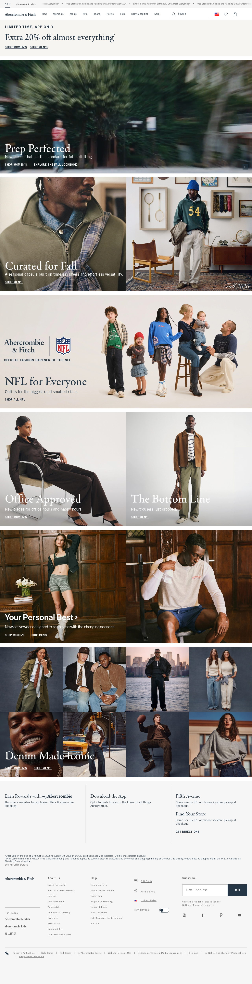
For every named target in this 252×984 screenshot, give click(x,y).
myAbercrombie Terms (89, 953)
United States (149, 901)
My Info (95, 924)
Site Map (193, 953)
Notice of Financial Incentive (198, 905)
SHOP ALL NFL (15, 400)
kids (122, 14)
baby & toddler (139, 14)
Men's (73, 14)
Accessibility (55, 907)
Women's (58, 14)
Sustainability (55, 929)
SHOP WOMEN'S (16, 47)
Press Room (54, 924)
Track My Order (99, 913)
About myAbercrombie (102, 891)
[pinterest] (221, 915)
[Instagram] (184, 915)
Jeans (97, 14)
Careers (52, 896)
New (44, 14)
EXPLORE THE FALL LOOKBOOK (55, 165)
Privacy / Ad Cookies (24, 953)
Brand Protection (57, 885)
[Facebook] (203, 915)
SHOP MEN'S (39, 47)
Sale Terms (47, 953)
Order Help (96, 896)
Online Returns (99, 907)
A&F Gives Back (56, 902)
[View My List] (225, 14)
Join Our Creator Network (61, 891)
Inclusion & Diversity (59, 913)
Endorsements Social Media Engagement (160, 953)
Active (110, 14)
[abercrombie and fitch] (20, 14)
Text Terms (65, 953)
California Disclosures (59, 935)
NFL (85, 14)
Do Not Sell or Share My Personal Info (225, 953)
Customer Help (99, 885)
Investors (53, 918)
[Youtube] (239, 915)
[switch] (135, 909)
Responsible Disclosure (31, 957)
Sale (156, 14)
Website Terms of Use (119, 953)
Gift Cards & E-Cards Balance (106, 918)
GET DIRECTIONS (187, 832)
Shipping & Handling (102, 902)
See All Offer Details (16, 865)
